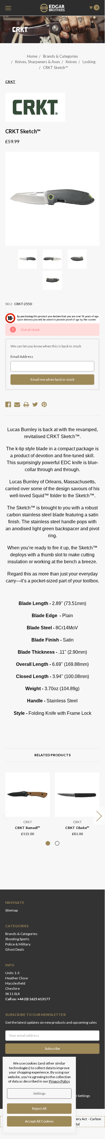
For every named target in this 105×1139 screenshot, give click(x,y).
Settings (39, 1093)
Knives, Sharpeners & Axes (37, 61)
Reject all (39, 1108)
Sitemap (11, 910)
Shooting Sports (17, 939)
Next (99, 816)
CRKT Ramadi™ (27, 827)
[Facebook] (8, 404)
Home (32, 56)
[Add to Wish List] (43, 786)
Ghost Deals (14, 949)
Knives (71, 61)
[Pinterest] (44, 404)
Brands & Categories (60, 56)
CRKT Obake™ (77, 827)
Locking (89, 61)
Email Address (21, 356)
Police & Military (18, 944)
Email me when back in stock (52, 379)
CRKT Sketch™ (55, 67)
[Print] (26, 404)
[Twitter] (35, 404)
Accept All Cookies (39, 1121)
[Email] (17, 404)
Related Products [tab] (52, 755)
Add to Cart (77, 810)
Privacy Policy (59, 1081)
